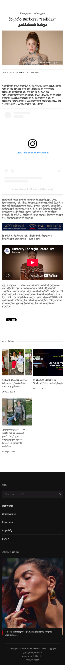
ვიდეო (5, 538)
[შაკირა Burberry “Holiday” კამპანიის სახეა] (32, 47)
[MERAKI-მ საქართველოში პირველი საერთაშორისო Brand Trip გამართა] (17, 362)
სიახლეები (39, 13)
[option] (32, 599)
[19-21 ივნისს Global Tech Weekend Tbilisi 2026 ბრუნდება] (48, 362)
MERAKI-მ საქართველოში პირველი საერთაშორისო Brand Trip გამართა (14, 383)
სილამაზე (7, 530)
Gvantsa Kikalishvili (14, 72)
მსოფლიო (25, 13)
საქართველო (9, 514)
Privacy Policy (33, 659)
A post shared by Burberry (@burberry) (32, 189)
